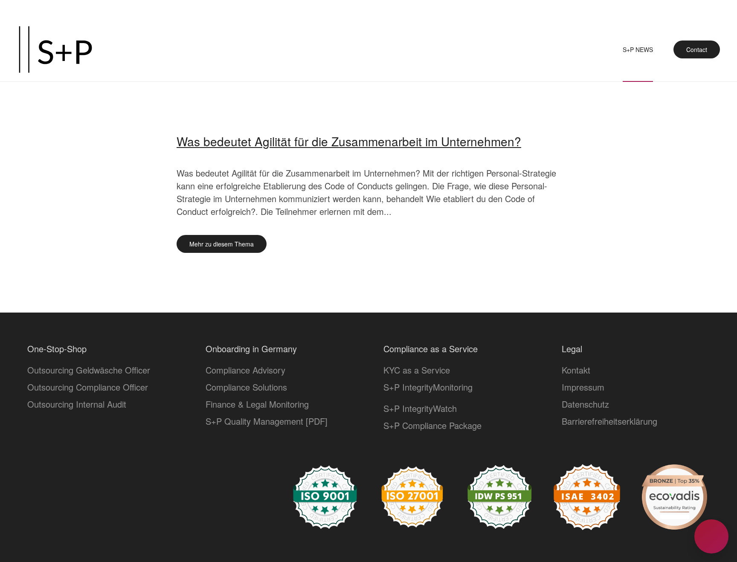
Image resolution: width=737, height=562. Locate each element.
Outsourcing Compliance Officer (87, 387)
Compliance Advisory (245, 370)
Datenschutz (585, 404)
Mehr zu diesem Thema (221, 244)
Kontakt (576, 370)
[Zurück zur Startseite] (55, 49)
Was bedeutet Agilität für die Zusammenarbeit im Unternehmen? (349, 141)
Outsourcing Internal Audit (76, 404)
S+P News (638, 49)
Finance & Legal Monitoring (257, 404)
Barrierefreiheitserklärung (609, 421)
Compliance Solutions (246, 387)
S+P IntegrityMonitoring (428, 387)
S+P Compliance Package (432, 425)
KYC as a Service (416, 370)
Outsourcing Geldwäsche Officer (88, 370)
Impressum (583, 387)
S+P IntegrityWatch (420, 408)
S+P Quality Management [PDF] (267, 421)
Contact (696, 49)
